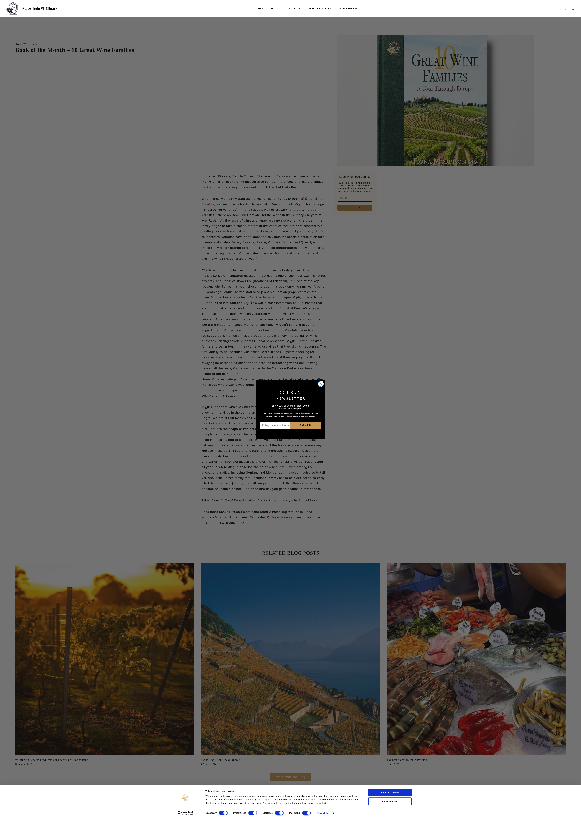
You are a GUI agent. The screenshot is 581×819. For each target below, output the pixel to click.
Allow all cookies (390, 792)
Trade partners (347, 8)
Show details (323, 813)
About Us (276, 8)
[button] (559, 8)
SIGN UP (305, 425)
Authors (295, 8)
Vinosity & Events (319, 8)
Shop (261, 8)
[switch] (252, 813)
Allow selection (390, 801)
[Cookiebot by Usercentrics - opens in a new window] (185, 813)
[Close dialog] (320, 383)
